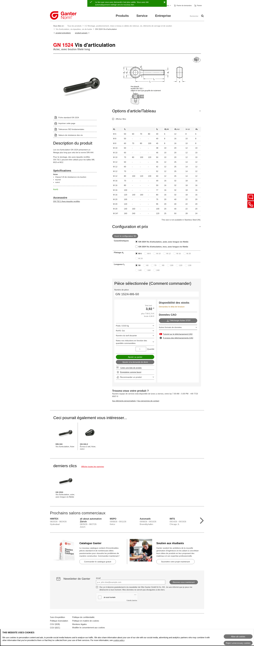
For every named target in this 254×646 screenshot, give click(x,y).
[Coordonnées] (250, 204)
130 (189, 265)
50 (139, 265)
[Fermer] (164, 2)
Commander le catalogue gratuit (97, 562)
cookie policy (118, 640)
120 (180, 265)
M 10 (158, 253)
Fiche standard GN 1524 (68, 117)
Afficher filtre (121, 119)
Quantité (150, 349)
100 (171, 265)
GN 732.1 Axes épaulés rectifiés (66, 201)
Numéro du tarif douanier (126, 335)
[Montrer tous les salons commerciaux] (201, 520)
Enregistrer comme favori (130, 372)
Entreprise (163, 15)
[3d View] (196, 59)
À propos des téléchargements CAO (178, 338)
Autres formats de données (170, 327)
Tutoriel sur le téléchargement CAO (177, 334)
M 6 (140, 253)
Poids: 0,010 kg (122, 326)
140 (140, 270)
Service (142, 15)
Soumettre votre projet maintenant (175, 562)
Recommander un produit (131, 377)
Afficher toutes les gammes (92, 466)
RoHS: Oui (120, 331)
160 (149, 270)
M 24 (140, 258)
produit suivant (81, 33)
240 (158, 270)
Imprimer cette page (66, 123)
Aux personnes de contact (148, 401)
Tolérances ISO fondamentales (71, 129)
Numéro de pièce (121, 290)
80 (163, 265)
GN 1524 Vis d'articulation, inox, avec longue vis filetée (163, 247)
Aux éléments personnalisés (124, 401)
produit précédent (63, 33)
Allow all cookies (238, 636)
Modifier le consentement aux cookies (88, 627)
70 (155, 265)
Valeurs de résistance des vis (70, 135)
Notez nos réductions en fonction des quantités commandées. (131, 341)
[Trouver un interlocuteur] (250, 197)
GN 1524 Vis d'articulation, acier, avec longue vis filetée (163, 242)
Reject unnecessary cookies (238, 643)
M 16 (178, 253)
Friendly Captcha (132, 600)
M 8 (149, 253)
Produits (122, 15)
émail (98, 578)
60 (147, 265)
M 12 (168, 253)
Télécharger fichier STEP (179, 320)
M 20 (189, 253)
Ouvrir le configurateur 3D (125, 236)
